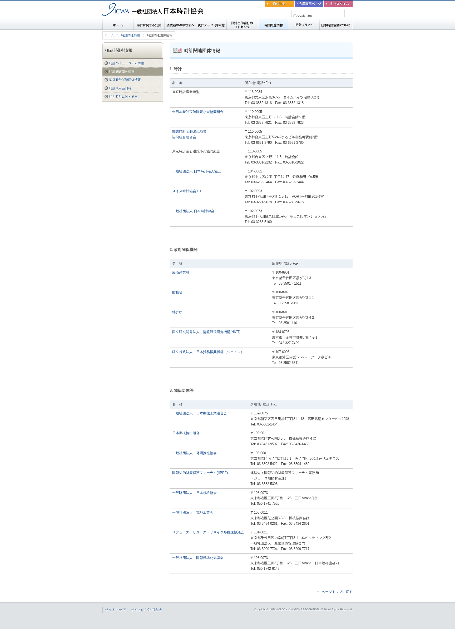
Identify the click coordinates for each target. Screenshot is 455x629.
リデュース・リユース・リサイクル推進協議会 (208, 532)
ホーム (109, 35)
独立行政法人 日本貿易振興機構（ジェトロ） (208, 352)
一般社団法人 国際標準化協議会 (198, 558)
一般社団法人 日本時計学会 (193, 211)
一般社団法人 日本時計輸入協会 (196, 171)
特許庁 (177, 312)
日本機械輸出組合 (186, 433)
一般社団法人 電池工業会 (192, 512)
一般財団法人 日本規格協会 (194, 493)
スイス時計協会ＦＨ (187, 191)
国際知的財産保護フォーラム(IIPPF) (200, 473)
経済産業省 (180, 272)
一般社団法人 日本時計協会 (129, 19)
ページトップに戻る (337, 592)
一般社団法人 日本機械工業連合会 (199, 413)
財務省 (177, 292)
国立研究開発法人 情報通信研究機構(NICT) (206, 332)
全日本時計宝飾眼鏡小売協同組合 (198, 112)
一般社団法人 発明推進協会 (194, 453)
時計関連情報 (130, 35)
